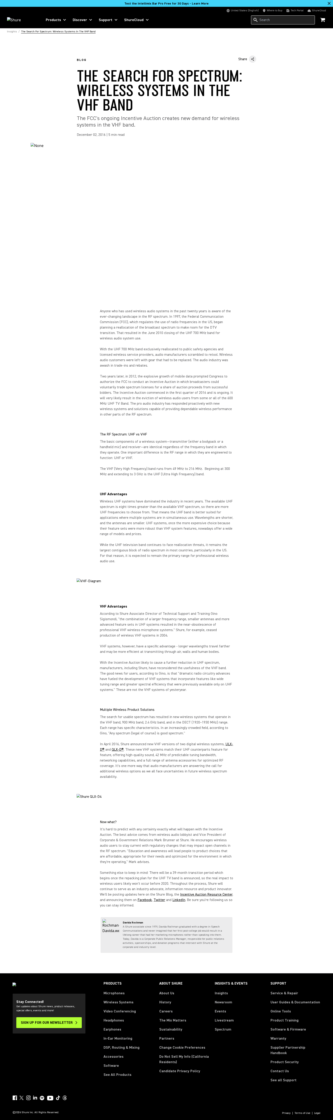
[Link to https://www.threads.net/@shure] (65, 1098)
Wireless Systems (118, 1002)
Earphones (112, 1029)
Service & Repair (284, 993)
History (165, 1002)
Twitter (159, 900)
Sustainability (170, 1029)
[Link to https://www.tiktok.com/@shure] (58, 1098)
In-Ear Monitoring (118, 1038)
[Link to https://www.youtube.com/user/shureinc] (50, 1098)
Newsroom (223, 1002)
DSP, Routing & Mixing (122, 1047)
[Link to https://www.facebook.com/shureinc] (14, 1098)
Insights (221, 993)
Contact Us (279, 1071)
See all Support (283, 1080)
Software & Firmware (288, 1029)
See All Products (117, 1074)
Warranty (278, 1038)
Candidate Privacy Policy (179, 1071)
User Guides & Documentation (295, 1002)
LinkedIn (178, 900)
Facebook (145, 900)
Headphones (114, 1020)
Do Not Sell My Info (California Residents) (184, 1059)
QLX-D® (118, 749)
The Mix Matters (172, 1020)
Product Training (284, 1020)
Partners (166, 1038)
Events (220, 1011)
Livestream (224, 1020)
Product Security (284, 1062)
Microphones (114, 993)
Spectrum (223, 1029)
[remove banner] (329, 3)
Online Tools (280, 1011)
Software (111, 1065)
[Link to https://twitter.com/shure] (21, 1098)
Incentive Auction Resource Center (206, 894)
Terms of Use (302, 1113)
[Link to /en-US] (22, 20)
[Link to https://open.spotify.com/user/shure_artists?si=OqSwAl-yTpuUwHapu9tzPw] (42, 1098)
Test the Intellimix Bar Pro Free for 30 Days (166, 4)
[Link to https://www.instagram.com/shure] (28, 1098)
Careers (166, 1011)
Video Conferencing (120, 1011)
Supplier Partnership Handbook (295, 1050)
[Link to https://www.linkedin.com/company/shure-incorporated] (35, 1098)
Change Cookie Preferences (182, 1047)
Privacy (286, 1113)
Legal (317, 1113)
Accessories (113, 1056)
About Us (166, 993)
